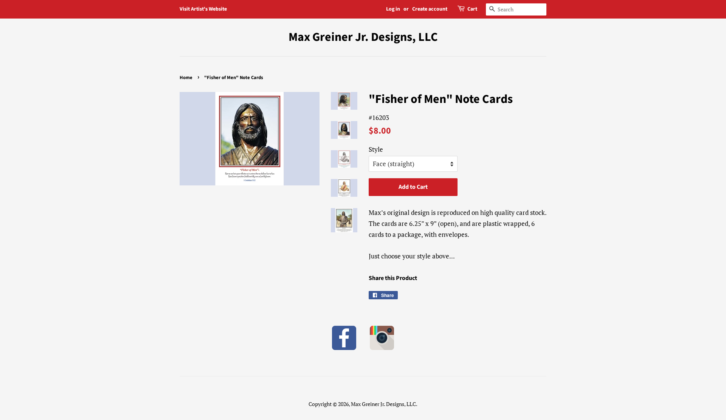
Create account (429, 9)
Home (186, 77)
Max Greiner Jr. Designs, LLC (363, 37)
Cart (472, 9)
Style (376, 149)
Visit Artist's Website (203, 9)
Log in (393, 9)
